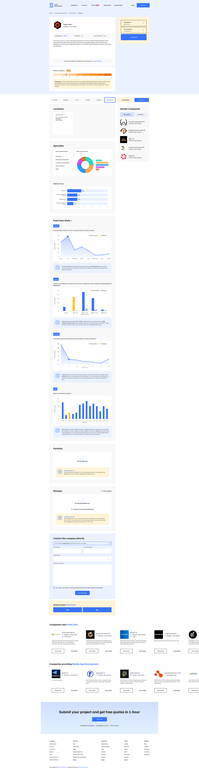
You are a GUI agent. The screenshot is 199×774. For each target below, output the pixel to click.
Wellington (66, 26)
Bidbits (131, 139)
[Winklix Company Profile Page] (56, 674)
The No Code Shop (170, 633)
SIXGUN (131, 156)
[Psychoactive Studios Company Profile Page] (90, 634)
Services (84, 5)
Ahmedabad (170, 675)
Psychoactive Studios (103, 633)
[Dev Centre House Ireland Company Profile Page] (123, 122)
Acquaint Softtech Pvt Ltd (172, 673)
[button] (150, 642)
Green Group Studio (68, 632)
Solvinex (133, 632)
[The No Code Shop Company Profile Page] (158, 634)
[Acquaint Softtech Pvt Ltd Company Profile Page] (158, 674)
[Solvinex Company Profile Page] (124, 634)
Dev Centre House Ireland (136, 121)
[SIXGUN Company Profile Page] (123, 156)
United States (73, 634)
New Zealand (73, 26)
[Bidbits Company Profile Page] (123, 139)
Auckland (131, 123)
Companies (74, 5)
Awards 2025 (107, 5)
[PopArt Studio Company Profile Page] (124, 674)
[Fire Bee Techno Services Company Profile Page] (123, 148)
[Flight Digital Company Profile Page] (90, 674)
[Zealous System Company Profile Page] (193, 674)
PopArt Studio (135, 673)
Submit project (118, 5)
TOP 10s (94, 5)
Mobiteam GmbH (83, 767)
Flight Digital (100, 673)
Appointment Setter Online (137, 130)
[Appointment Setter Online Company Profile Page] (123, 131)
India (175, 675)
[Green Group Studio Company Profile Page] (56, 634)
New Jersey (67, 675)
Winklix (64, 673)
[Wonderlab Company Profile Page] (193, 634)
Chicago (134, 675)
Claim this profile (97, 61)
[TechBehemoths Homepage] (55, 5)
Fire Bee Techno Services (136, 147)
